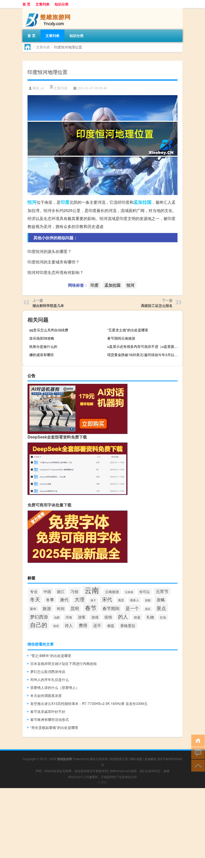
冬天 (35, 599)
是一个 (132, 608)
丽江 (60, 591)
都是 (110, 625)
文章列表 (43, 3)
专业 (34, 591)
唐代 (64, 600)
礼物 (150, 617)
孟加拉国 (143, 202)
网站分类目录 (99, 759)
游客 (82, 617)
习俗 (74, 591)
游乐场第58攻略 (41, 338)
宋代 (107, 599)
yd (42, 88)
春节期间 (111, 608)
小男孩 (102, 782)
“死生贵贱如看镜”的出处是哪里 (54, 727)
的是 (137, 617)
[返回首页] (196, 740)
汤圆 (57, 617)
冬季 (50, 599)
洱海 (69, 617)
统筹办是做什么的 (43, 346)
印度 (65, 202)
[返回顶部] (196, 765)
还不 (97, 625)
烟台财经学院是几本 (48, 305)
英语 (56, 626)
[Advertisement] (102, 823)
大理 (79, 599)
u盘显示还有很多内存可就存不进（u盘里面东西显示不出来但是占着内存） (144, 346)
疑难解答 (150, 759)
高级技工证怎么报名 (156, 305)
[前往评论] (196, 752)
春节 (90, 607)
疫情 (108, 617)
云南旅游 (112, 591)
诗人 (69, 625)
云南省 (129, 592)
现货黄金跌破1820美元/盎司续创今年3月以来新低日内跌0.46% (144, 354)
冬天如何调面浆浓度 (46, 695)
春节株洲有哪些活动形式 (49, 719)
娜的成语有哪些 (41, 354)
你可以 (144, 591)
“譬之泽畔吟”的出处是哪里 (50, 655)
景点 (161, 608)
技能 (147, 600)
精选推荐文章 (119, 759)
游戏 (95, 617)
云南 (91, 590)
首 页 (26, 3)
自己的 (38, 625)
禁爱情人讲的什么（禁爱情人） (54, 687)
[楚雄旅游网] (48, 9)
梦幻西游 (39, 616)
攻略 (160, 600)
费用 (83, 625)
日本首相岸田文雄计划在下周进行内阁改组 (63, 663)
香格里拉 (127, 625)
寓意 (121, 600)
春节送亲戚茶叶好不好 (47, 711)
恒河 (32, 202)
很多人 (134, 600)
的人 (123, 616)
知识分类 (61, 3)
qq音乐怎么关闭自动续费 (48, 329)
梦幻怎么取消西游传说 (47, 671)
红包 (163, 617)
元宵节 (162, 591)
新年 (33, 608)
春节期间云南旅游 (121, 338)
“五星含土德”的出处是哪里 (127, 329)
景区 (147, 609)
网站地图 (136, 759)
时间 (60, 608)
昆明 (74, 608)
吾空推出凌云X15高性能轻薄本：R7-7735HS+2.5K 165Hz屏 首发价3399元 (89, 703)
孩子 (93, 600)
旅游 (46, 608)
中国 (47, 591)
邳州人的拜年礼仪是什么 (49, 679)
